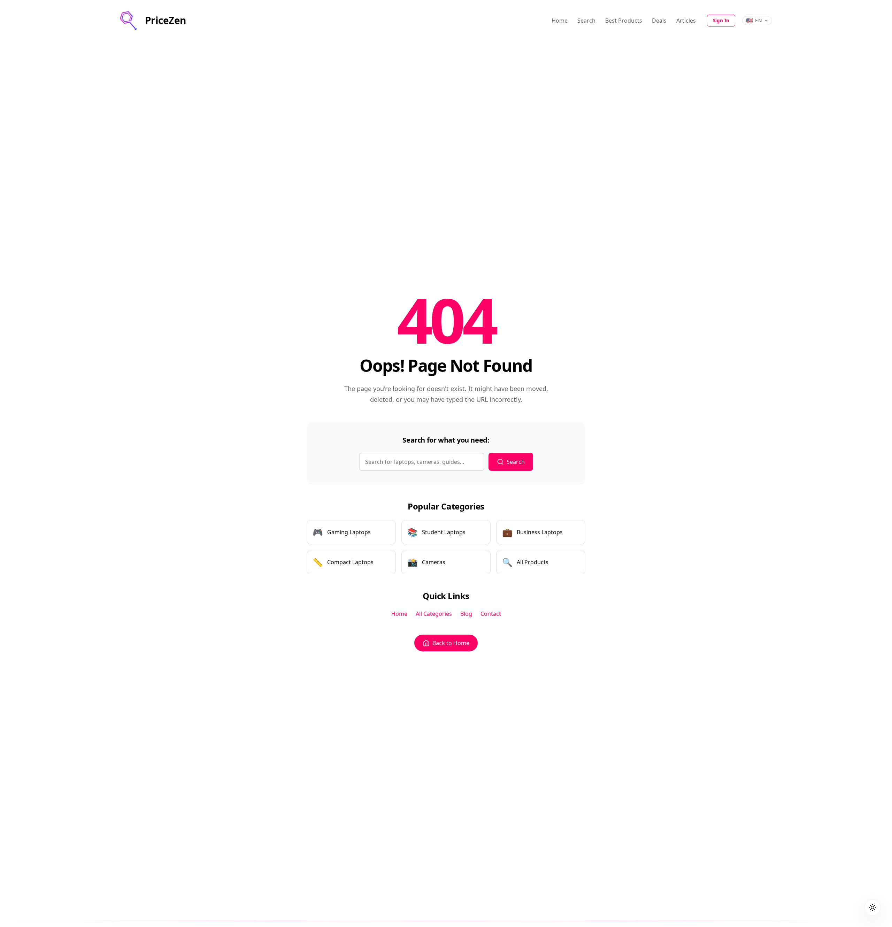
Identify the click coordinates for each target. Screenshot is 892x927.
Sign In (721, 20)
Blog (466, 614)
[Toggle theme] (872, 907)
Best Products (623, 20)
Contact (490, 614)
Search (586, 20)
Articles (686, 20)
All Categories (434, 614)
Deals (659, 20)
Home (560, 20)
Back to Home (450, 643)
